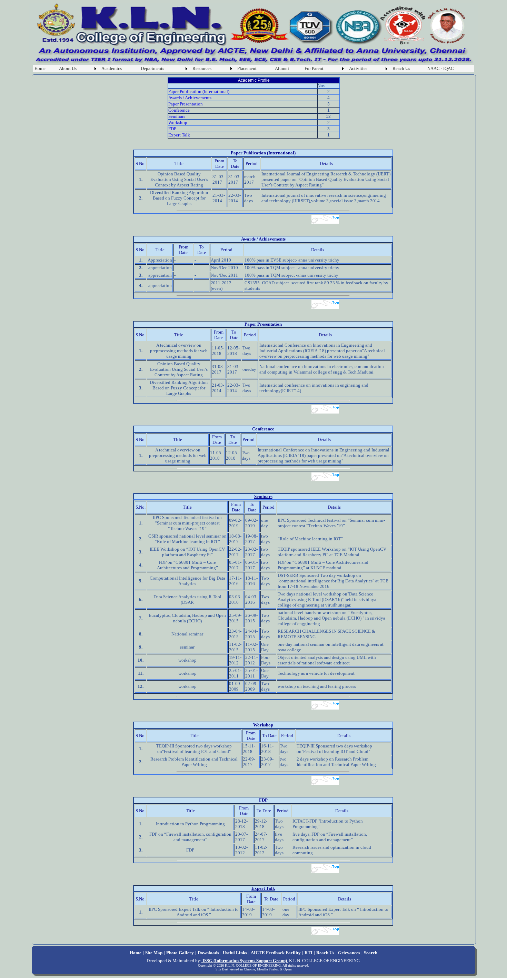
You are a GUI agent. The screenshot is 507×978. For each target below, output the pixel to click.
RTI (308, 952)
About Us (68, 68)
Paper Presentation (185, 103)
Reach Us (401, 68)
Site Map (153, 952)
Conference (179, 110)
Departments (152, 68)
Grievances (349, 952)
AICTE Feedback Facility (276, 952)
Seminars (176, 116)
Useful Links (235, 952)
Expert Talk (179, 134)
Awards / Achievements (189, 97)
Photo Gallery (180, 952)
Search (370, 952)
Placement (247, 68)
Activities (358, 68)
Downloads (208, 952)
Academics (111, 68)
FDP (172, 128)
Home (40, 68)
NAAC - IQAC (440, 68)
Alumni (282, 68)
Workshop (177, 122)
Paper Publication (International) (198, 91)
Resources (201, 68)
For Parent (314, 68)
